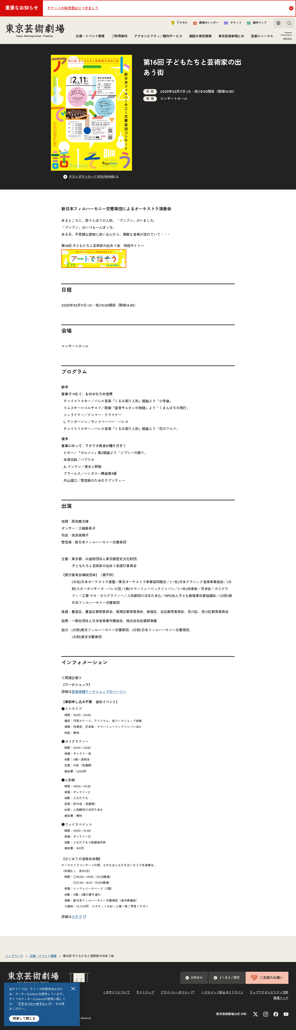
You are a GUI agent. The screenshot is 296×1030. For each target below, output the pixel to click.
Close (291, 8)
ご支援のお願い (271, 978)
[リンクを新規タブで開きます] (93, 264)
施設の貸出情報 (200, 36)
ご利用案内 (119, 36)
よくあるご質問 (229, 977)
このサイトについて (116, 992)
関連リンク (280, 998)
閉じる (73, 988)
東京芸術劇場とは (231, 36)
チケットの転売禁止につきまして (72, 8)
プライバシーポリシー (33, 1004)
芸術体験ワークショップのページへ (99, 692)
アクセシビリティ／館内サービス (158, 36)
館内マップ (260, 22)
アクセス (182, 22)
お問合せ (197, 977)
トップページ (14, 956)
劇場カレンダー (208, 22)
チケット (235, 22)
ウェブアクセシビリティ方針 (269, 992)
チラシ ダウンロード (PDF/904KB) (92, 176)
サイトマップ (145, 992)
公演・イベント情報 (90, 36)
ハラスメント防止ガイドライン (222, 992)
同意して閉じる (24, 1018)
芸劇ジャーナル (262, 36)
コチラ (77, 917)
